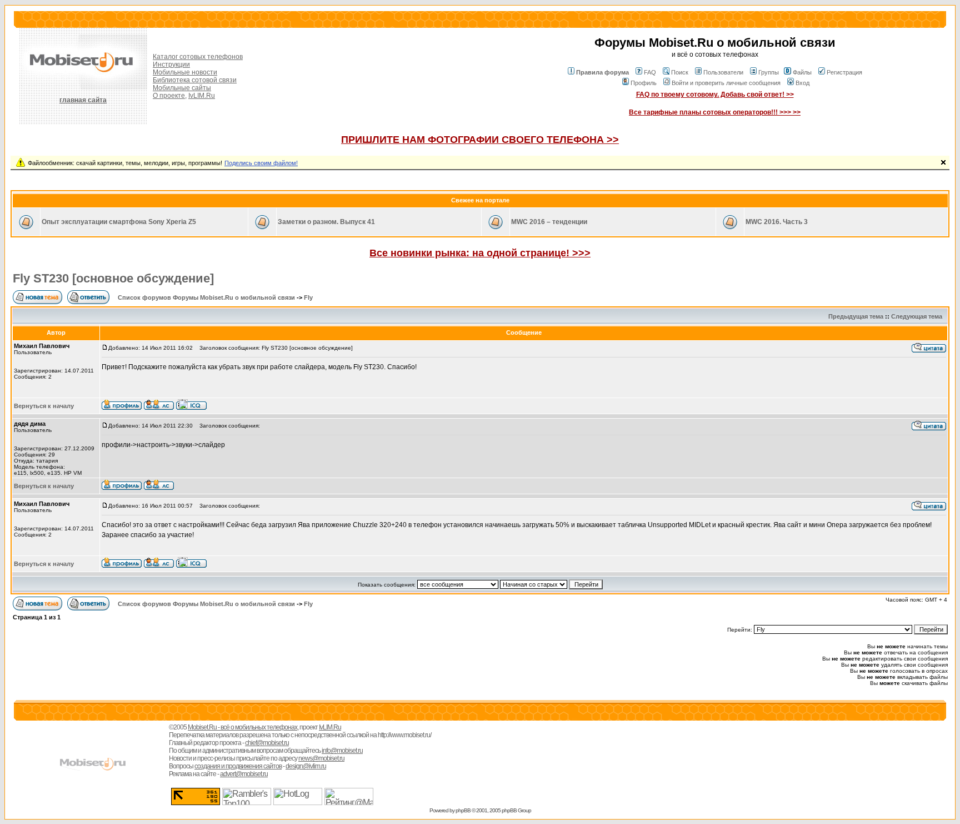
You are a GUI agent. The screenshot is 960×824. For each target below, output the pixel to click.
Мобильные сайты (182, 88)
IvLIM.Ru (201, 96)
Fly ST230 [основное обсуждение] (113, 278)
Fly (308, 297)
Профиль (644, 83)
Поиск (679, 72)
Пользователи (723, 72)
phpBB (463, 810)
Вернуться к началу (44, 406)
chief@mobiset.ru (267, 743)
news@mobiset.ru (321, 758)
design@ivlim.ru (306, 766)
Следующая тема (916, 316)
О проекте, (170, 96)
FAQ (650, 72)
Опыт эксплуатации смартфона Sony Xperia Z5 (119, 222)
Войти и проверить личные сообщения (726, 83)
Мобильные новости (185, 72)
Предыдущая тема (855, 316)
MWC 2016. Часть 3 (777, 222)
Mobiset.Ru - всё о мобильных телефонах (242, 727)
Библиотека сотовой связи (195, 80)
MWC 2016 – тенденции (549, 222)
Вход (802, 83)
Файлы (802, 72)
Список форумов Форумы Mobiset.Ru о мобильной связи (206, 297)
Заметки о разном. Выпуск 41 (326, 222)
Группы (768, 72)
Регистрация (844, 72)
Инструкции (171, 64)
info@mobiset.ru (342, 750)
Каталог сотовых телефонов (198, 57)
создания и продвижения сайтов (238, 766)
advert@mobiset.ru (244, 774)
